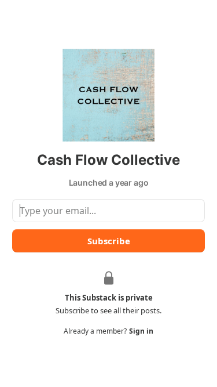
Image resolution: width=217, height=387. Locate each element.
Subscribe (108, 241)
